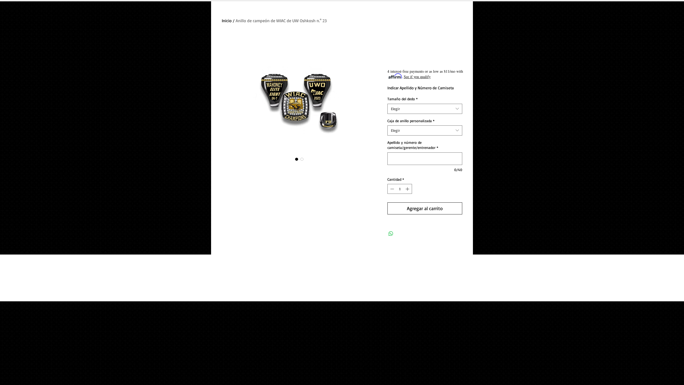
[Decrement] (391, 189)
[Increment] (408, 189)
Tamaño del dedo (402, 99)
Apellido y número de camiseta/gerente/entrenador (412, 145)
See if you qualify (417, 76)
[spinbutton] (400, 189)
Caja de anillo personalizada (410, 120)
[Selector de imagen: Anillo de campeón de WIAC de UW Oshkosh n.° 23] (296, 159)
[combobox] (424, 109)
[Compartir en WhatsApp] (391, 233)
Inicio (227, 20)
